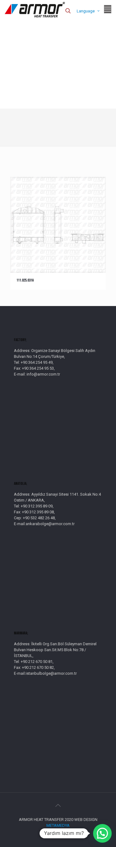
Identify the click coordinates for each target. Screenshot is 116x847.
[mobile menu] (107, 9)
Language (86, 11)
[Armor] (35, 9)
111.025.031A (25, 280)
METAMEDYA (58, 825)
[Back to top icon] (58, 805)
